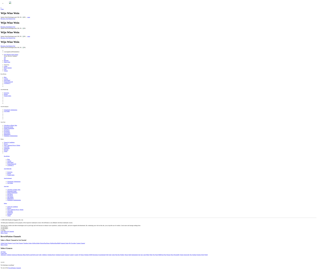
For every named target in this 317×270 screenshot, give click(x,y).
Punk (156, 254)
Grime (113, 254)
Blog (5, 77)
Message (6, 60)
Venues (6, 70)
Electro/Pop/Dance (45, 243)
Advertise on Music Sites (10, 125)
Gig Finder (7, 111)
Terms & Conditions (9, 142)
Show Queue (4, 233)
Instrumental (134, 254)
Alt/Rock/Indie (36, 243)
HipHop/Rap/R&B (55, 243)
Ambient (9, 254)
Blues (24, 254)
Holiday (122, 254)
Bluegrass (20, 254)
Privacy (6, 144)
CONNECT (7, 83)
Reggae (169, 254)
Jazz (142, 254)
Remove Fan (12, 18)
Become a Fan (4, 18)
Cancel (2, 253)
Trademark (7, 148)
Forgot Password (8, 81)
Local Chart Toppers (17, 243)
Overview (6, 93)
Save (5, 54)
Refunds (6, 150)
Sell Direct (6, 130)
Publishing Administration (11, 135)
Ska (191, 254)
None (4, 251)
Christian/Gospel (59, 254)
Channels (11, 231)
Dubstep (86, 254)
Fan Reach (7, 131)
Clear (2, 231)
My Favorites (72, 243)
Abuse (5, 151)
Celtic (40, 254)
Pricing (6, 94)
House (126, 254)
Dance (82, 254)
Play (6, 253)
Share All (6, 231)
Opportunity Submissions (10, 110)
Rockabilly (177, 254)
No (5, 59)
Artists (5, 66)
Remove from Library (12, 54)
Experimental (102, 254)
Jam (139, 254)
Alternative (3, 254)
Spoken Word (200, 254)
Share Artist (7, 62)
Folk (107, 254)
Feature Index (7, 95)
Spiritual (194, 254)
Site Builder (7, 133)
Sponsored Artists (8, 127)
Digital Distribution (9, 128)
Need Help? (7, 80)
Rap (165, 254)
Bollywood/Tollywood (32, 254)
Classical (66, 254)
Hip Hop (117, 254)
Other (151, 254)
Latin (144, 254)
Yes (5, 57)
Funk (110, 254)
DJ (79, 254)
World (206, 254)
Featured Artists (64, 243)
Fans (5, 69)
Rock (172, 254)
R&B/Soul (161, 254)
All (1, 251)
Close (2, 9)
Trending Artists (27, 243)
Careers (6, 78)
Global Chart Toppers (6, 243)
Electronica (95, 254)
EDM (90, 254)
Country (76, 254)
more (28, 17)
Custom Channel (80, 243)
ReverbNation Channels (14, 268)
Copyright (6, 147)
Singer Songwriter (185, 254)
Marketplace (7, 134)
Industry (8, 67)
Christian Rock (51, 254)
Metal (147, 254)
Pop (154, 254)
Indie (129, 254)
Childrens (44, 254)
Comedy (71, 254)
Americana (14, 254)
